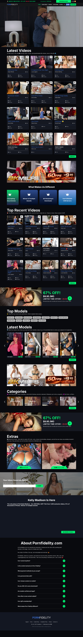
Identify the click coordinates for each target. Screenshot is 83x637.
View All (72, 156)
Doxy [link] (27, 250)
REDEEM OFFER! (63, 1)
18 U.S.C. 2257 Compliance (36, 624)
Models (50, 4)
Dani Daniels (42, 320)
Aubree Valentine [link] (47, 272)
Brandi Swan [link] (58, 123)
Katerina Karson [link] (64, 250)
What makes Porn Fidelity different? (28, 606)
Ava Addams (19, 317)
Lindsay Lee (26, 320)
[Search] (64, 4)
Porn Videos (44, 4)
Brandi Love (11, 317)
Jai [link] (8, 97)
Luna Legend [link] (34, 71)
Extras (61, 4)
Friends (50, 621)
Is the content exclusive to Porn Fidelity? (29, 566)
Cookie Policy (36, 621)
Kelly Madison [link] (11, 148)
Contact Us (55, 621)
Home (39, 4)
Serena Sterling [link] (58, 71)
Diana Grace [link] (34, 123)
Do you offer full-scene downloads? (28, 586)
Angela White (45, 317)
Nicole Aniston (27, 317)
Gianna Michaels (63, 317)
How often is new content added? (27, 596)
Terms (31, 621)
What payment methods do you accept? (29, 571)
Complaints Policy (44, 621)
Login (67, 4)
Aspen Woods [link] (11, 71)
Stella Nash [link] (57, 97)
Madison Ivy (54, 317)
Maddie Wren (11, 320)
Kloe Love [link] (34, 148)
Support (27, 621)
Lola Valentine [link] (64, 272)
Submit (39, 485)
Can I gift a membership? (25, 601)
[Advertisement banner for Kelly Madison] (41, 171)
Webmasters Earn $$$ (47, 624)
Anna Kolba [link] (34, 97)
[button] (78, 345)
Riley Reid (18, 320)
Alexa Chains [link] (46, 228)
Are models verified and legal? (26, 591)
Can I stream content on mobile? (27, 581)
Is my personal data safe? (25, 576)
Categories (55, 4)
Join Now (73, 4)
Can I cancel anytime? (24, 560)
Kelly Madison (36, 317)
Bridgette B (34, 320)
